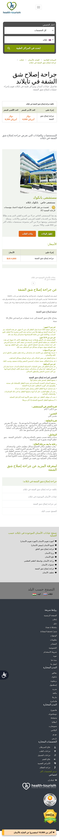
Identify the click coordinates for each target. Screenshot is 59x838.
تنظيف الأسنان (48, 572)
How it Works (51, 628)
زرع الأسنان (49, 553)
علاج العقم (46, 759)
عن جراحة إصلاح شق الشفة (45, 504)
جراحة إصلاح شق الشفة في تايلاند (42, 63)
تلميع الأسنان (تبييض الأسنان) (42, 545)
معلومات (53, 640)
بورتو (55, 734)
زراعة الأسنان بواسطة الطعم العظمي (39, 561)
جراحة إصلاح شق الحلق (44, 549)
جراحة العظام (45, 768)
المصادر (54, 644)
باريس (54, 739)
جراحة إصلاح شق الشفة (44, 569)
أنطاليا (54, 722)
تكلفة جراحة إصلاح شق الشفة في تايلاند (40, 489)
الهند (39, 594)
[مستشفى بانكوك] (38, 171)
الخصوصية (53, 648)
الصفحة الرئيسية (50, 616)
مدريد (54, 689)
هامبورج (54, 710)
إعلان (55, 620)
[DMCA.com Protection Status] (50, 816)
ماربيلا (54, 697)
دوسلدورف (52, 714)
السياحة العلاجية (50, 60)
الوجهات (53, 636)
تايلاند (21, 60)
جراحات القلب (45, 751)
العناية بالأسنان (34, 60)
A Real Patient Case (49, 632)
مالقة (55, 693)
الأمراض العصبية (44, 763)
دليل (55, 624)
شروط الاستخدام (50, 652)
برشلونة (54, 681)
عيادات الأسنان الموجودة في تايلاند (42, 497)
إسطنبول (53, 685)
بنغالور (54, 673)
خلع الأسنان (49, 557)
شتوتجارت (53, 726)
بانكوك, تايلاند (32, 202)
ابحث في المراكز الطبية (28, 48)
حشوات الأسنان (48, 565)
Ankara (54, 718)
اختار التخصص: (48, 25)
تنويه (55, 656)
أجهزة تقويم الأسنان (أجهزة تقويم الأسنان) (37, 541)
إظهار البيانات (46, 234)
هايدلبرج (53, 701)
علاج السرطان (45, 747)
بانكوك (54, 677)
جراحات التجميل (44, 755)
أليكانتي (54, 730)
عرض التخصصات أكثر (48, 772)
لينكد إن (51, 780)
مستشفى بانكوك (45, 197)
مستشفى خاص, (47, 202)
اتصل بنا (54, 664)
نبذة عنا (54, 660)
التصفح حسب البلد (49, 511)
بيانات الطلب (27, 234)
